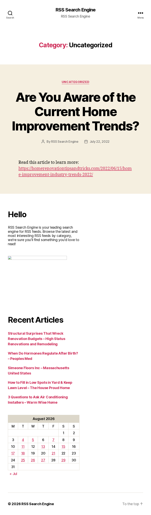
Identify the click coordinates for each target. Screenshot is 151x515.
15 (63, 446)
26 (33, 460)
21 (53, 453)
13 (43, 446)
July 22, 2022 (100, 141)
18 (23, 453)
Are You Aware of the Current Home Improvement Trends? (75, 111)
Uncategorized (75, 82)
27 (43, 460)
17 (13, 453)
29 (63, 460)
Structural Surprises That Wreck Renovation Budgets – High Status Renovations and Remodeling (36, 338)
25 (23, 460)
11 (22, 446)
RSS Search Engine (75, 9)
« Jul (13, 474)
